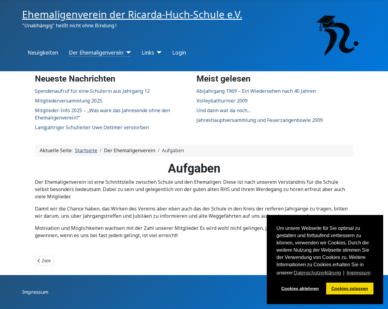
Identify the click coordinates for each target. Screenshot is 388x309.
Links (148, 52)
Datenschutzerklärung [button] (317, 272)
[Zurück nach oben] (377, 297)
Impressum (35, 292)
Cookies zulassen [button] (349, 288)
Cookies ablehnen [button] (300, 288)
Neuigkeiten (43, 52)
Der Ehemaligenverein (96, 52)
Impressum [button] (358, 272)
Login (179, 52)
